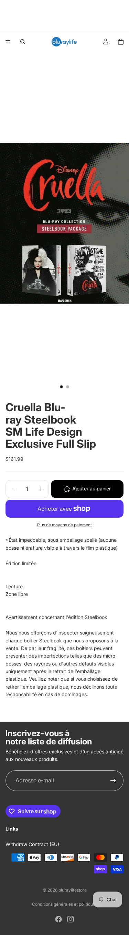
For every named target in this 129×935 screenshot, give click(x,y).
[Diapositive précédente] (7, 15)
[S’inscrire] (113, 780)
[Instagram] (70, 919)
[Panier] (120, 41)
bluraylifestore (72, 890)
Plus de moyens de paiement (64, 524)
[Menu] (8, 42)
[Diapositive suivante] (121, 15)
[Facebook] (58, 919)
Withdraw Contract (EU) (32, 844)
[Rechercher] (22, 41)
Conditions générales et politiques (64, 904)
